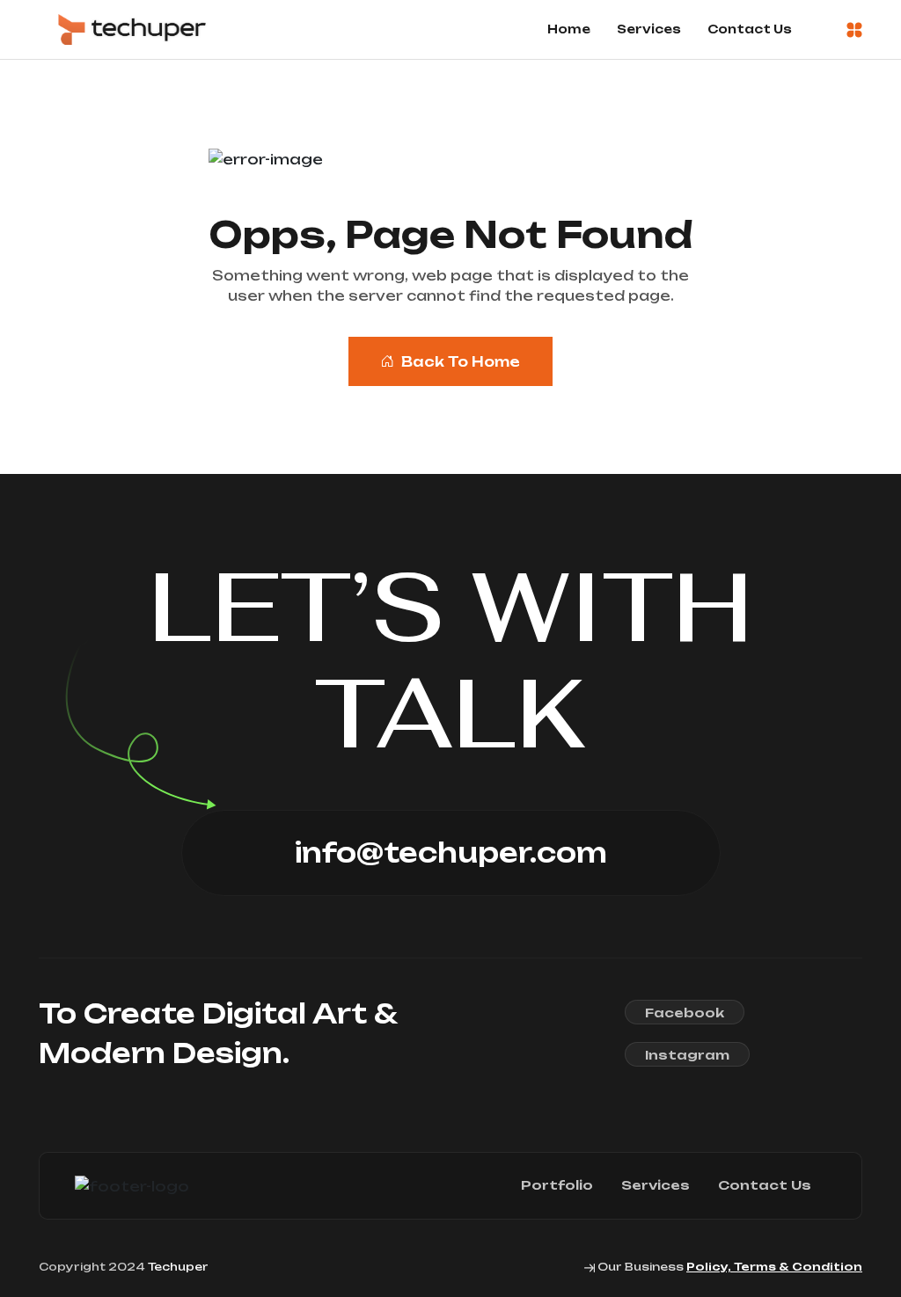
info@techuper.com (451, 852)
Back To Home (460, 361)
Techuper (178, 1266)
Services (649, 29)
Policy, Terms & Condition (774, 1266)
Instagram (687, 1054)
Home (568, 29)
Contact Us (749, 29)
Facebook (684, 1012)
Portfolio (557, 1185)
